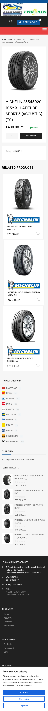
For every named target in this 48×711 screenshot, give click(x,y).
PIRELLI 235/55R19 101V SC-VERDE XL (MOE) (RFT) (30, 536)
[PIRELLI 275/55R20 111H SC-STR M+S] (7, 499)
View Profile (9, 626)
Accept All (24, 692)
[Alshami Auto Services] (24, 15)
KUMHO (9, 404)
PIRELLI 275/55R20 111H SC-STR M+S (29, 491)
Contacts (8, 622)
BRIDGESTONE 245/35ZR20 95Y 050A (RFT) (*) (29, 477)
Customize (24, 699)
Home (4, 40)
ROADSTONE (11, 388)
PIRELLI (9, 393)
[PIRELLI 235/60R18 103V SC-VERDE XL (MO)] (7, 529)
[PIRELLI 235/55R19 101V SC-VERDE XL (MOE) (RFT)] (7, 543)
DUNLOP (9, 425)
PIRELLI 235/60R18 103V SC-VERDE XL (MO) (30, 521)
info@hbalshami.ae (14, 584)
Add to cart (31, 136)
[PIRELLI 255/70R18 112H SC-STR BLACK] (7, 514)
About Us (8, 618)
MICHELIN (11, 40)
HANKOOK (10, 409)
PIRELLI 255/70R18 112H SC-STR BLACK (29, 506)
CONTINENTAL (12, 436)
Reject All (24, 706)
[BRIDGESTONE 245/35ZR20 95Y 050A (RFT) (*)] (7, 484)
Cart (6, 652)
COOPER (9, 431)
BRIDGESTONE (12, 441)
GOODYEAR (11, 414)
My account (9, 648)
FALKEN (9, 420)
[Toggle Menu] (44, 30)
